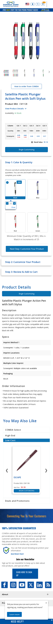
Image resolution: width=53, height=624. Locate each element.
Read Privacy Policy (17, 554)
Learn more (14, 614)
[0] (43, 4)
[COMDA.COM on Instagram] (13, 585)
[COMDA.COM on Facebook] (4, 585)
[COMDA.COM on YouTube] (22, 585)
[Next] (49, 72)
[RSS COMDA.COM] (48, 585)
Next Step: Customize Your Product (27, 248)
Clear (13, 207)
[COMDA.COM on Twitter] (31, 585)
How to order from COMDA (26, 86)
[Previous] (4, 72)
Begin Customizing (26, 293)
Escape (17, 477)
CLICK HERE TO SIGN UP (24, 574)
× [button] (46, 602)
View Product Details (14, 108)
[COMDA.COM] (9, 6)
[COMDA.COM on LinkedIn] (39, 585)
